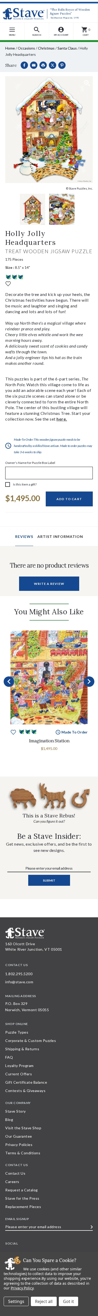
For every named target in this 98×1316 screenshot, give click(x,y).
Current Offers (18, 1074)
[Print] (43, 65)
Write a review (49, 584)
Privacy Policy (22, 1287)
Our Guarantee (18, 1136)
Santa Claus (67, 48)
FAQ (9, 1057)
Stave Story (15, 1111)
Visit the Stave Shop (23, 1128)
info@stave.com (19, 982)
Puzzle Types (16, 1032)
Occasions (26, 48)
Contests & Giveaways (25, 1090)
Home (10, 48)
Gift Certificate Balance (26, 1082)
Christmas (46, 48)
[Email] (33, 65)
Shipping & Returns (22, 1049)
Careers (12, 1181)
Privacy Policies (18, 1144)
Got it (68, 1301)
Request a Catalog (21, 1190)
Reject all (44, 1301)
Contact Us (15, 1173)
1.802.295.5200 (18, 974)
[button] (37, 31)
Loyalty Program (19, 1065)
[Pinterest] (62, 65)
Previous (9, 681)
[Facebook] (24, 65)
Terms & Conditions (22, 1153)
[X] (52, 65)
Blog (9, 1119)
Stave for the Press (22, 1198)
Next (89, 681)
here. (61, 418)
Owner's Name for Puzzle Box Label (30, 463)
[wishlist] (8, 283)
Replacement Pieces (23, 1206)
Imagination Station (49, 741)
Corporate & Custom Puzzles (30, 1040)
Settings (16, 1301)
